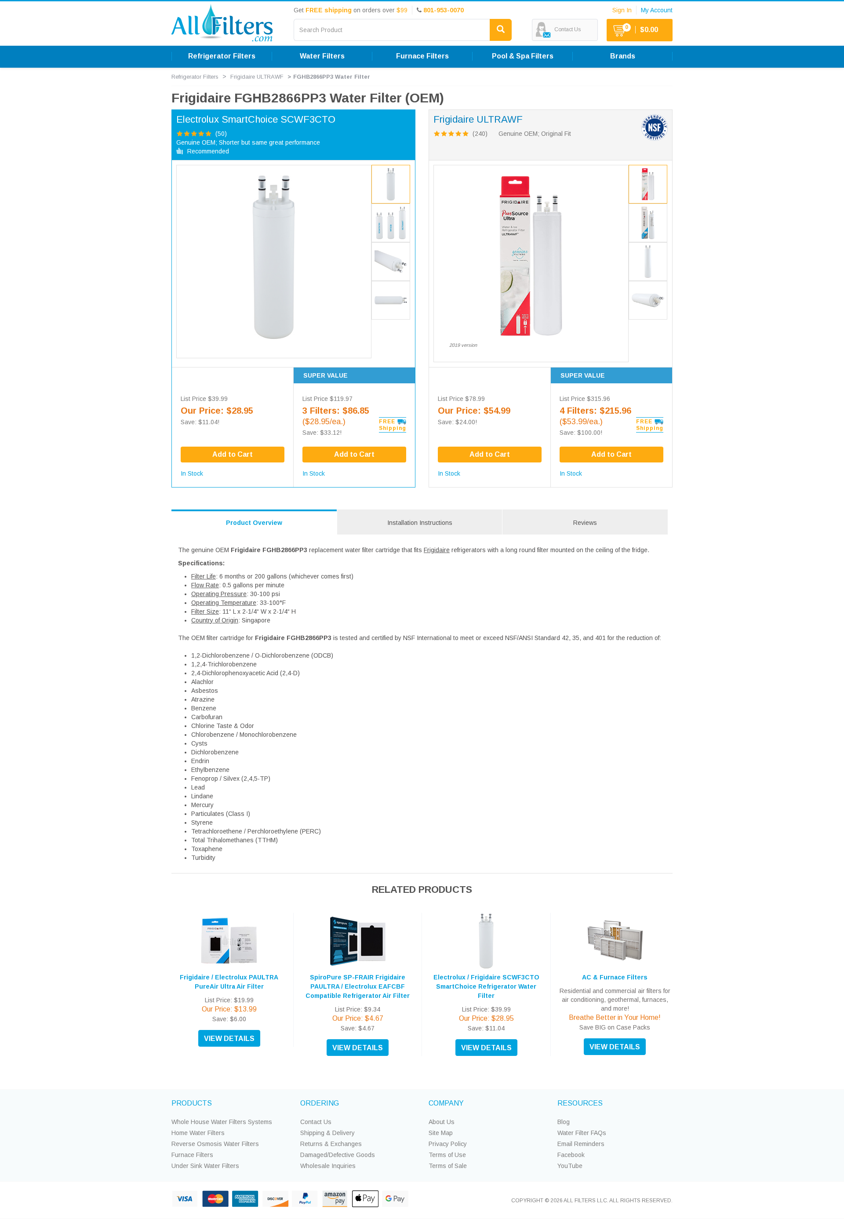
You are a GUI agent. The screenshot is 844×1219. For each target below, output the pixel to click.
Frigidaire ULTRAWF (257, 76)
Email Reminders (580, 1143)
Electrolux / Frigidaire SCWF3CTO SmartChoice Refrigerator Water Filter (486, 986)
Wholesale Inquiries (328, 1165)
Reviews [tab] (585, 522)
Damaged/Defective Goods (337, 1154)
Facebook (571, 1154)
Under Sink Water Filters (205, 1165)
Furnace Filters (192, 1154)
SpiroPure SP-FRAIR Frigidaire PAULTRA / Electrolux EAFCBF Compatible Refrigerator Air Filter (358, 986)
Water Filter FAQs (581, 1132)
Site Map (441, 1132)
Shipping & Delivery (327, 1132)
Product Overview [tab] (254, 522)
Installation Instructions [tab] (419, 522)
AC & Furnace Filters (615, 977)
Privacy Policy (448, 1143)
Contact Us (315, 1121)
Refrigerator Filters (194, 76)
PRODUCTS (191, 1103)
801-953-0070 (443, 10)
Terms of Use (447, 1154)
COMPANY (446, 1103)
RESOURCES (580, 1103)
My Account (657, 10)
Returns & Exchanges (331, 1143)
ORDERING (319, 1103)
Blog (563, 1121)
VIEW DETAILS (229, 1038)
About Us (442, 1121)
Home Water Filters (198, 1132)
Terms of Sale (448, 1165)
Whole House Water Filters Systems (221, 1121)
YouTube (569, 1165)
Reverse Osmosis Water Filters (215, 1143)
